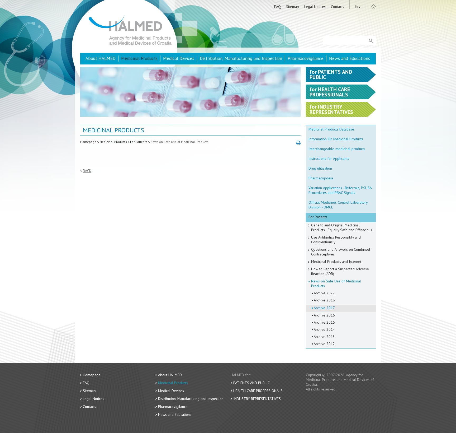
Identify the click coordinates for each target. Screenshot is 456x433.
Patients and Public (251, 382)
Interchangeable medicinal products (336, 148)
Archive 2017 (324, 307)
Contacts (337, 6)
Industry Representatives (257, 398)
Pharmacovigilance (306, 58)
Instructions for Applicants (328, 158)
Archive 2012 (324, 343)
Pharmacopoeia (320, 178)
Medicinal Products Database (331, 129)
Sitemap (292, 6)
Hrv (357, 6)
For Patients (138, 142)
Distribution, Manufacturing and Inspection (241, 58)
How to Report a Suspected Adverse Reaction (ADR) (340, 271)
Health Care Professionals (258, 390)
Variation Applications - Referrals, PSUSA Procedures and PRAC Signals (340, 190)
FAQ (277, 6)
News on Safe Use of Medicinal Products (179, 142)
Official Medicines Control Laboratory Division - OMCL (338, 204)
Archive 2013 (324, 336)
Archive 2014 (324, 329)
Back (87, 171)
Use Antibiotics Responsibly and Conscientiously (336, 239)
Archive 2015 (324, 322)
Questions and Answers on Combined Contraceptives (340, 252)
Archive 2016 (324, 315)
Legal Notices (315, 6)
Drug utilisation (320, 168)
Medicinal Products (139, 58)
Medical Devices (178, 58)
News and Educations (349, 58)
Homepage (88, 142)
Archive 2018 (324, 300)
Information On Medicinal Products (335, 139)
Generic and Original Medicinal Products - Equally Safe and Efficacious (341, 227)
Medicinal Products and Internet (336, 261)
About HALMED (101, 58)
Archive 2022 (324, 293)
